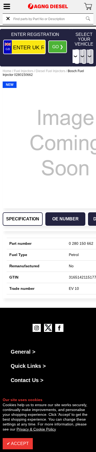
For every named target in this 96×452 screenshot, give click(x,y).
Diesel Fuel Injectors (50, 71)
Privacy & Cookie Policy (36, 429)
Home (7, 71)
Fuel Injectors (23, 71)
